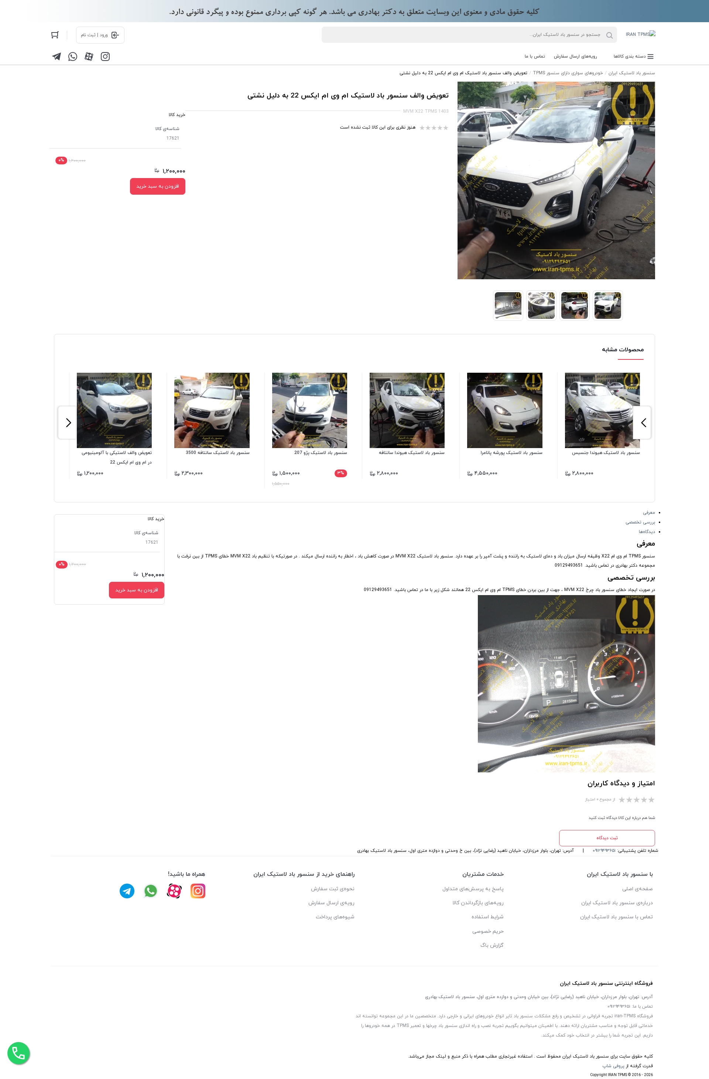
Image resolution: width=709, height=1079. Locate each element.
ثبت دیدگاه (607, 838)
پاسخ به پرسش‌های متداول (473, 888)
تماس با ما (535, 56)
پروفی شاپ (613, 1066)
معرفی (649, 513)
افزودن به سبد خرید (157, 186)
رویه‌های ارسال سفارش (575, 56)
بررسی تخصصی (640, 522)
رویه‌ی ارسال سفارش (331, 902)
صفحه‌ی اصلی (637, 888)
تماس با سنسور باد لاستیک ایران (616, 917)
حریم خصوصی (488, 931)
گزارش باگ (492, 945)
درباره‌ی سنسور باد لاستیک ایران (617, 902)
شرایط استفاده (488, 917)
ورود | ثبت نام (94, 35)
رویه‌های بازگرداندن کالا (478, 902)
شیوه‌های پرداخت (335, 917)
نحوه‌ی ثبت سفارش (332, 888)
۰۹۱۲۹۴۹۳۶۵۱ (604, 851)
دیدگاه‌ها (647, 532)
